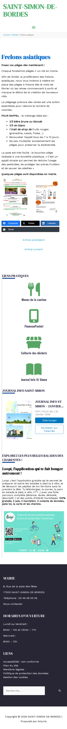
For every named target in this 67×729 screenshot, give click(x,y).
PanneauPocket (34, 326)
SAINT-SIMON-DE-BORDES (30, 10)
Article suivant (33, 249)
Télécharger (49, 420)
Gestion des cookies (15, 677)
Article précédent (34, 239)
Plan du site (10, 665)
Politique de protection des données (25, 673)
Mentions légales (13, 669)
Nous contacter (13, 603)
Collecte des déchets (34, 353)
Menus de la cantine (34, 300)
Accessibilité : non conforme (21, 661)
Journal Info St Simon (34, 379)
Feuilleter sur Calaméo (49, 429)
